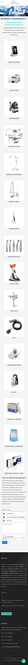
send (4, 542)
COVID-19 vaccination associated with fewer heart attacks (12, 604)
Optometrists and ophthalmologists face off (13, 598)
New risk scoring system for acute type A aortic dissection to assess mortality (13, 609)
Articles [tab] (4, 593)
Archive (8, 613)
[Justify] (3, 613)
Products (6, 18)
